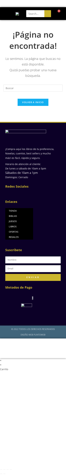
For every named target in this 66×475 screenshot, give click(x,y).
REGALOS (14, 237)
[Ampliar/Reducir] (1, 469)
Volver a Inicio (33, 102)
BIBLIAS (13, 216)
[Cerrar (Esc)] (11, 469)
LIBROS (13, 226)
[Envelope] (30, 193)
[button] (5, 14)
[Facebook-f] (16, 193)
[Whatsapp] (36, 193)
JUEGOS (13, 221)
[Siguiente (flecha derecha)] (4, 473)
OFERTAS (13, 231)
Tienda (52, 344)
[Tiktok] (43, 193)
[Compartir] (7, 469)
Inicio (13, 344)
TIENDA (13, 210)
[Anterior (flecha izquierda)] (1, 473)
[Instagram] (23, 193)
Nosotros (38, 344)
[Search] (47, 13)
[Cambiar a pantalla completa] (4, 469)
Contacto (33, 352)
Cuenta (24, 344)
